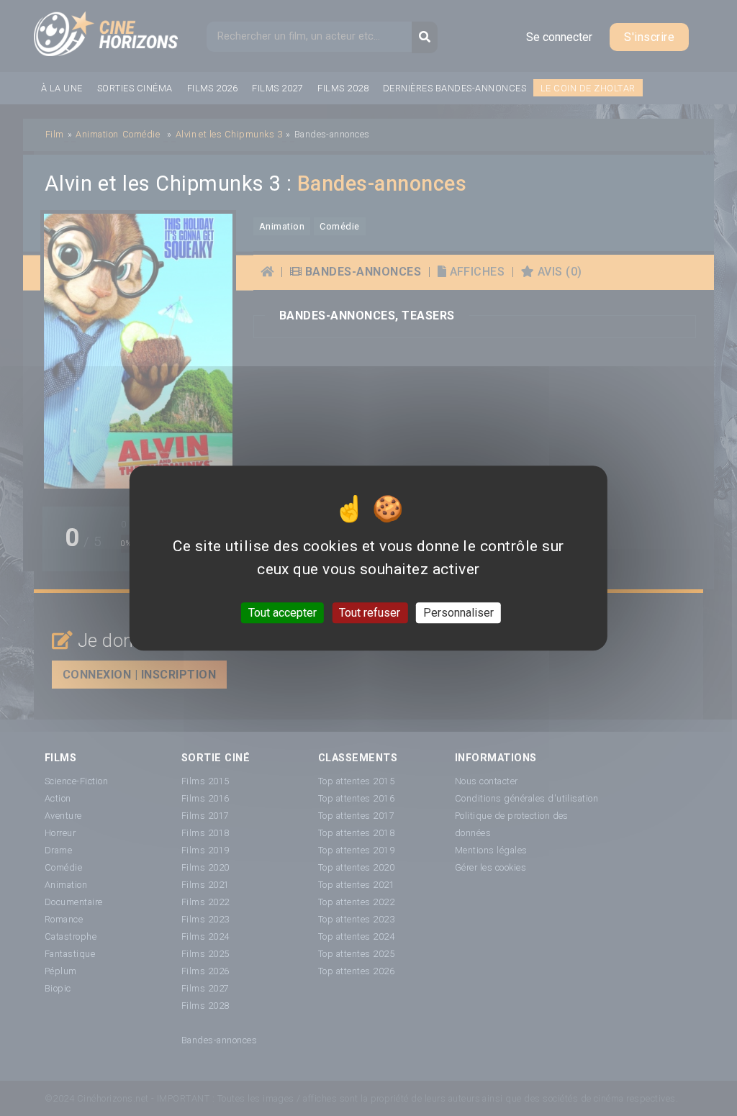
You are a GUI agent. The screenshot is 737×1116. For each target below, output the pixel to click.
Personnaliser (458, 613)
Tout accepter (282, 613)
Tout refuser (369, 613)
